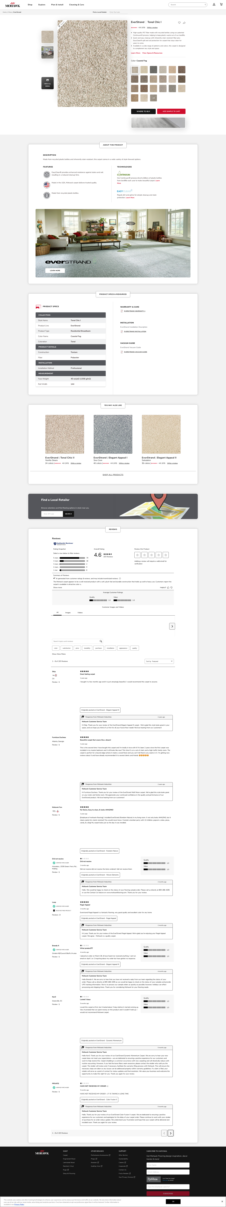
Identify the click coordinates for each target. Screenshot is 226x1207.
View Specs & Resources (152, 53)
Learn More (135, 53)
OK (173, 1201)
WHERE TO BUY (143, 111)
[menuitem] (187, 4)
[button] (124, 60)
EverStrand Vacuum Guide (135, 352)
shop (10, 12)
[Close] (222, 1201)
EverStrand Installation (135, 331)
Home (5, 12)
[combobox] (187, 4)
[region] (113, 1201)
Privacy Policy (19, 1204)
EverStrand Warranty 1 (134, 311)
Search (68, 514)
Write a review (152, 27)
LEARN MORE (55, 271)
